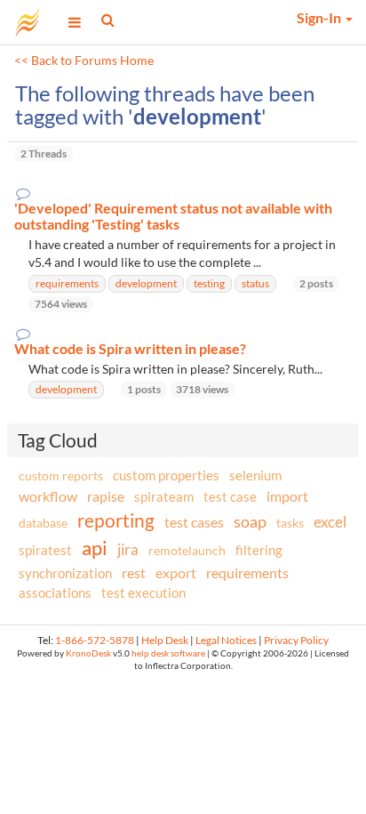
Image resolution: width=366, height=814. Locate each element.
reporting (116, 520)
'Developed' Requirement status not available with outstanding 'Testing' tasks (173, 215)
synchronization (65, 573)
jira (128, 550)
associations (55, 592)
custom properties (166, 475)
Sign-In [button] (320, 17)
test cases (194, 521)
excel (330, 521)
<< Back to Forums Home (84, 60)
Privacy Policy (296, 640)
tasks (290, 522)
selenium (255, 475)
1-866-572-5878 (94, 640)
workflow (48, 496)
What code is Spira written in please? (130, 349)
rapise (105, 496)
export (175, 573)
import (287, 496)
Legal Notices (226, 640)
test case (230, 496)
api (94, 548)
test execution (143, 592)
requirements (247, 572)
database (43, 522)
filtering (258, 550)
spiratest (45, 550)
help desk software (168, 653)
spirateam (164, 496)
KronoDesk (88, 653)
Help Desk (164, 640)
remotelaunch (187, 550)
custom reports (61, 475)
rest (134, 572)
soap (250, 521)
